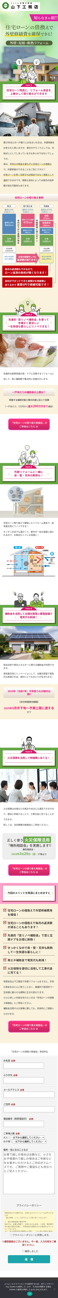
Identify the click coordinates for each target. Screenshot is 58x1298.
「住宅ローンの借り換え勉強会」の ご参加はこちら (29, 424)
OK (29, 1294)
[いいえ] (54, 1289)
